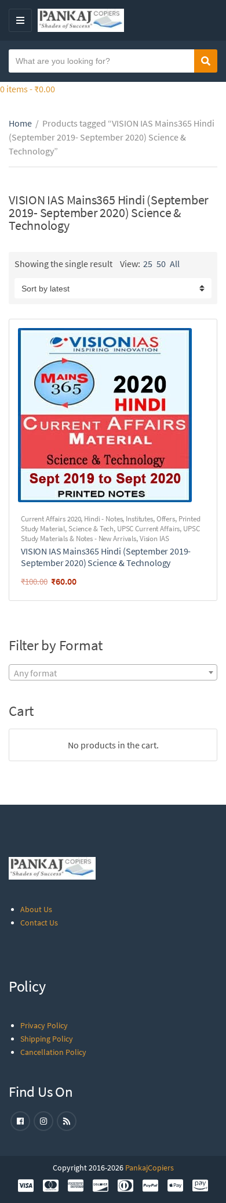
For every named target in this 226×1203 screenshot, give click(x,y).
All (175, 263)
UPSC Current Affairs (148, 529)
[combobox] (113, 672)
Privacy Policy (44, 1025)
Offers (165, 519)
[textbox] (113, 673)
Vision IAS (154, 538)
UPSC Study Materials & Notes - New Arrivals (110, 533)
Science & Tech (91, 529)
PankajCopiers (149, 1167)
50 (161, 263)
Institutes (139, 519)
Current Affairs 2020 (51, 519)
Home (20, 123)
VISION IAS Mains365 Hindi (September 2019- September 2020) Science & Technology (106, 556)
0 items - (27, 89)
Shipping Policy (46, 1038)
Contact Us (39, 922)
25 (147, 263)
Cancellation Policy (53, 1052)
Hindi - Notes (103, 519)
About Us (36, 909)
